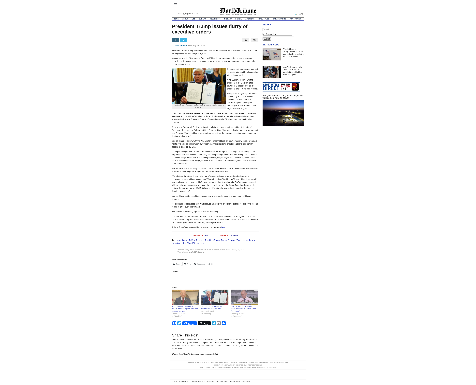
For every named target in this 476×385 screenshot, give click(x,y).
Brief (206, 235)
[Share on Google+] (192, 40)
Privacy (234, 362)
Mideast (228, 19)
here (223, 227)
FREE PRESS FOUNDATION (279, 362)
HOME (176, 19)
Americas (249, 19)
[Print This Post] (245, 40)
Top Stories (295, 19)
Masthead (243, 362)
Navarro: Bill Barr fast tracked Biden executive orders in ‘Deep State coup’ (243, 308)
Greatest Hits (279, 19)
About (185, 19)
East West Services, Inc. (220, 362)
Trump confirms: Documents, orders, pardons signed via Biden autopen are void (185, 308)
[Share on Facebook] (176, 40)
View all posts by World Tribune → (191, 252)
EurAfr (202, 19)
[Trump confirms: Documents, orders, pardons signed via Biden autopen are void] (185, 297)
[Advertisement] (283, 151)
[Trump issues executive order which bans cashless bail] (214, 297)
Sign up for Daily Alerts (258, 362)
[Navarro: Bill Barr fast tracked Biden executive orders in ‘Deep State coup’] (244, 297)
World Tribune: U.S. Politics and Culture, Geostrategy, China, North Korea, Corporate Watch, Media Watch (214, 382)
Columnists (215, 19)
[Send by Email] (254, 40)
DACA (192, 240)
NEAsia (238, 19)
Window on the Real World (198, 362)
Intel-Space (263, 19)
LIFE (193, 19)
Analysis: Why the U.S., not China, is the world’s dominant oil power (283, 96)
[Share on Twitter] (184, 40)
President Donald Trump (216, 240)
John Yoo (200, 240)
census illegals (181, 240)
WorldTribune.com (195, 243)
